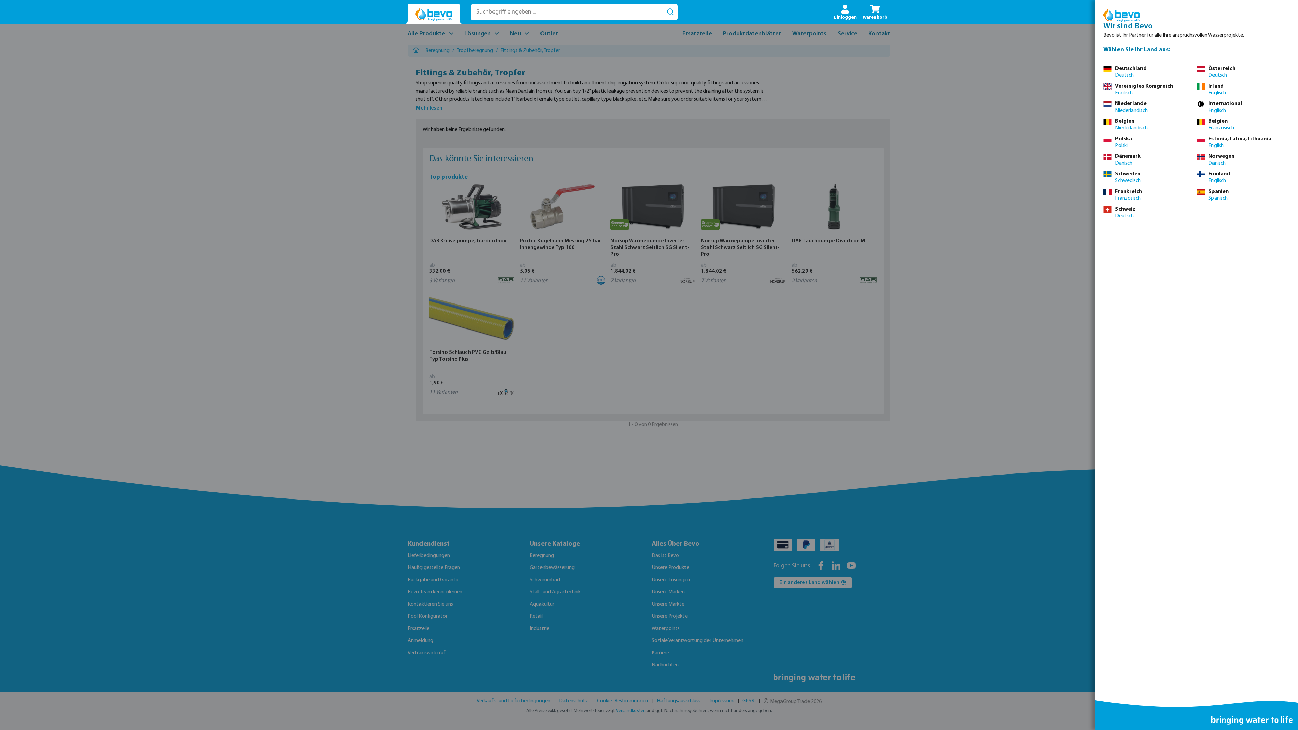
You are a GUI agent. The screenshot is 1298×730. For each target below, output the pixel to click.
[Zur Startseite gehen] (434, 14)
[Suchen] (670, 12)
